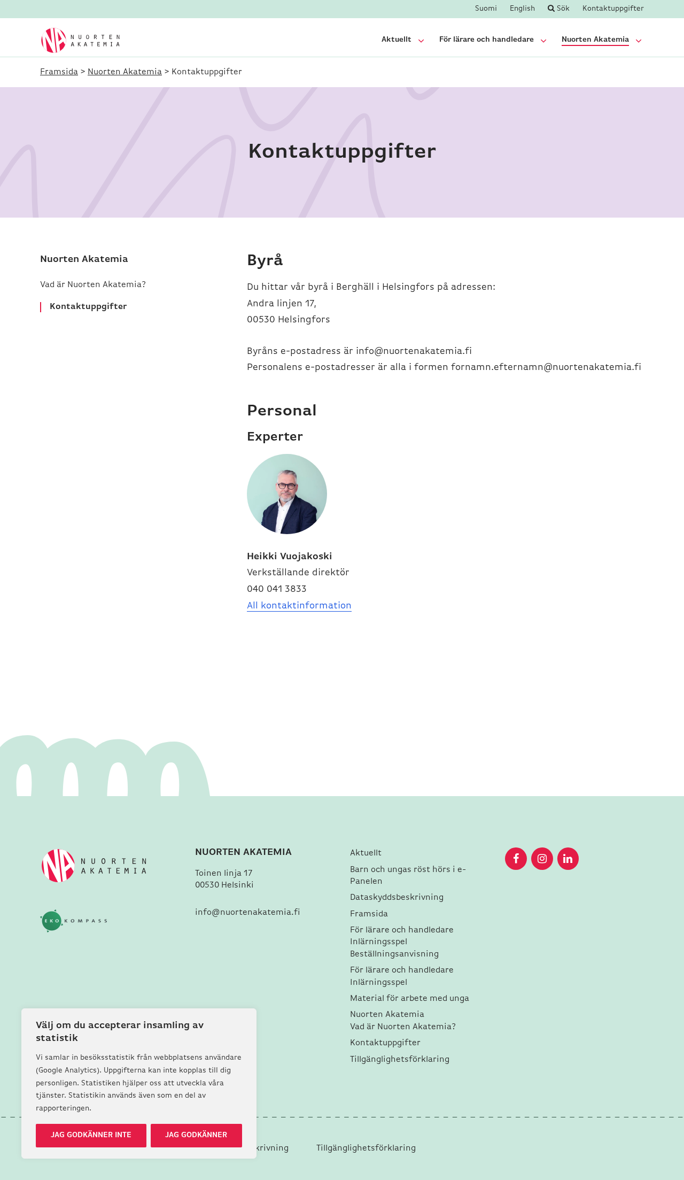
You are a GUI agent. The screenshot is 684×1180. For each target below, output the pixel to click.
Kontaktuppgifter (613, 9)
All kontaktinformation (299, 606)
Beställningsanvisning (394, 954)
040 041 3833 (277, 590)
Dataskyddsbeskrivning (398, 897)
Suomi (486, 9)
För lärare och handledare (486, 40)
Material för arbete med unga (409, 998)
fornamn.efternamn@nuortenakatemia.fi (546, 368)
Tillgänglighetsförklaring (399, 1059)
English (522, 9)
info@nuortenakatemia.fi (414, 352)
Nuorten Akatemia (595, 40)
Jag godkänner (196, 1135)
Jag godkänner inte (91, 1135)
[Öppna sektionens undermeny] (421, 40)
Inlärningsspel (378, 942)
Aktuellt (396, 40)
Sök (562, 9)
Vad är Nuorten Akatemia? (94, 285)
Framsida (59, 72)
